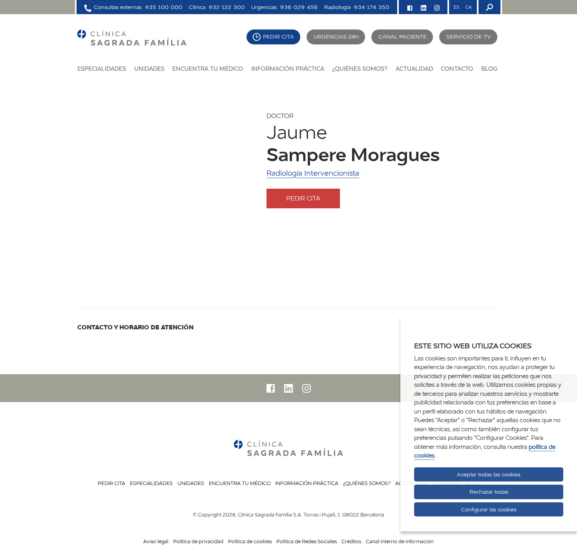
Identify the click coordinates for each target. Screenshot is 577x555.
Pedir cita (278, 36)
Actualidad (414, 68)
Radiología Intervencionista (313, 173)
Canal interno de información (400, 541)
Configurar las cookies (489, 509)
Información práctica (287, 68)
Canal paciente (402, 36)
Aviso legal (155, 541)
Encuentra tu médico (207, 68)
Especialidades (101, 68)
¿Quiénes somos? (359, 68)
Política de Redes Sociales (306, 541)
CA (468, 7)
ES (456, 7)
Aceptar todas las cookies (488, 474)
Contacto (457, 68)
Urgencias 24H (336, 36)
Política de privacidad (198, 541)
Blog (489, 68)
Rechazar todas (488, 491)
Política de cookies (250, 541)
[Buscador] (488, 7)
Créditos (351, 541)
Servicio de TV (468, 36)
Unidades (149, 68)
